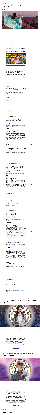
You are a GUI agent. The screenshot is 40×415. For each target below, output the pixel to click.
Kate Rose (3, 9)
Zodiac (5, 3)
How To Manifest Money (12, 205)
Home (3, 3)
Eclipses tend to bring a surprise (11, 48)
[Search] (35, 1)
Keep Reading (16, 348)
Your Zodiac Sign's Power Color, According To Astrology (17, 173)
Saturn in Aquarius (8, 119)
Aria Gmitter (3, 303)
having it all (15, 89)
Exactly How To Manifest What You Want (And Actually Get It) (15, 235)
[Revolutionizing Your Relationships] (5, 1)
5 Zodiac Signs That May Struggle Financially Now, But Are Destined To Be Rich (15, 234)
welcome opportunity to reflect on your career (13, 268)
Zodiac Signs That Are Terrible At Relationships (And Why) (15, 232)
